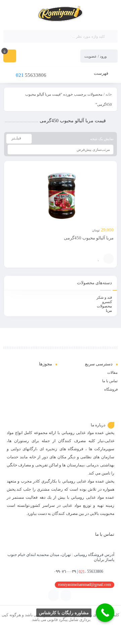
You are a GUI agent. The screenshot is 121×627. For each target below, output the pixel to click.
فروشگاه (111, 389)
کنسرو (107, 302)
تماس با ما (110, 381)
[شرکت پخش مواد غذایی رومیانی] (61, 14)
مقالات (112, 372)
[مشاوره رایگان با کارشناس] (105, 612)
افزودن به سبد (109, 259)
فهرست (101, 73)
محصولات (104, 306)
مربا (109, 310)
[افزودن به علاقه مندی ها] (98, 259)
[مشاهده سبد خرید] (9, 57)
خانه (109, 94)
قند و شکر (104, 297)
